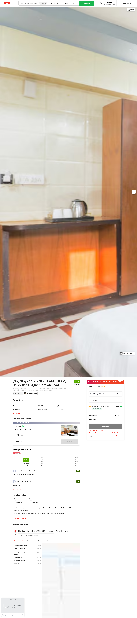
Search (87, 3)
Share (132, 9)
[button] (105, 431)
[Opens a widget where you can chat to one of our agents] (13, 607)
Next (134, 192)
